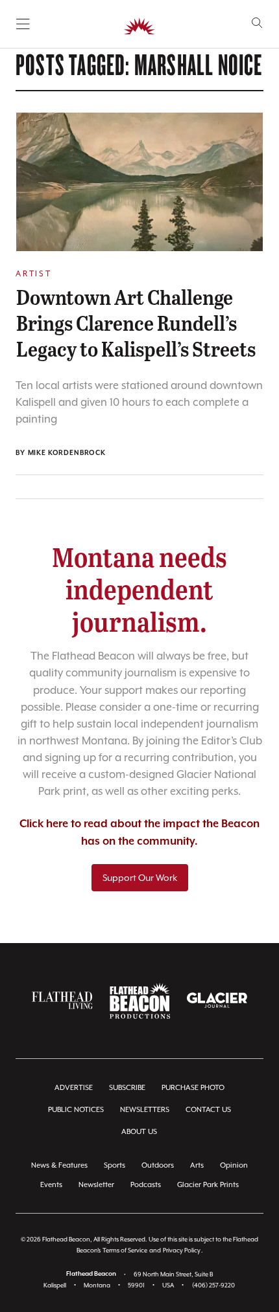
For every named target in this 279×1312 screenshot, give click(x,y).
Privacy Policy (181, 1250)
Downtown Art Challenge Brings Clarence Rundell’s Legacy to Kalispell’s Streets (136, 322)
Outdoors (157, 1165)
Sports (114, 1165)
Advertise (74, 1088)
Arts (197, 1165)
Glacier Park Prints (208, 1185)
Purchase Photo (193, 1088)
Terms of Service (125, 1250)
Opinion (234, 1165)
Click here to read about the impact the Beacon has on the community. (139, 832)
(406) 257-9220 (213, 1285)
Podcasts (145, 1185)
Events (51, 1185)
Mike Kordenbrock (67, 453)
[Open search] (257, 23)
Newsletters (144, 1110)
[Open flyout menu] (23, 24)
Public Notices (76, 1110)
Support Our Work (140, 878)
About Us (139, 1132)
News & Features (59, 1165)
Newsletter (96, 1185)
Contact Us (208, 1110)
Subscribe (127, 1088)
